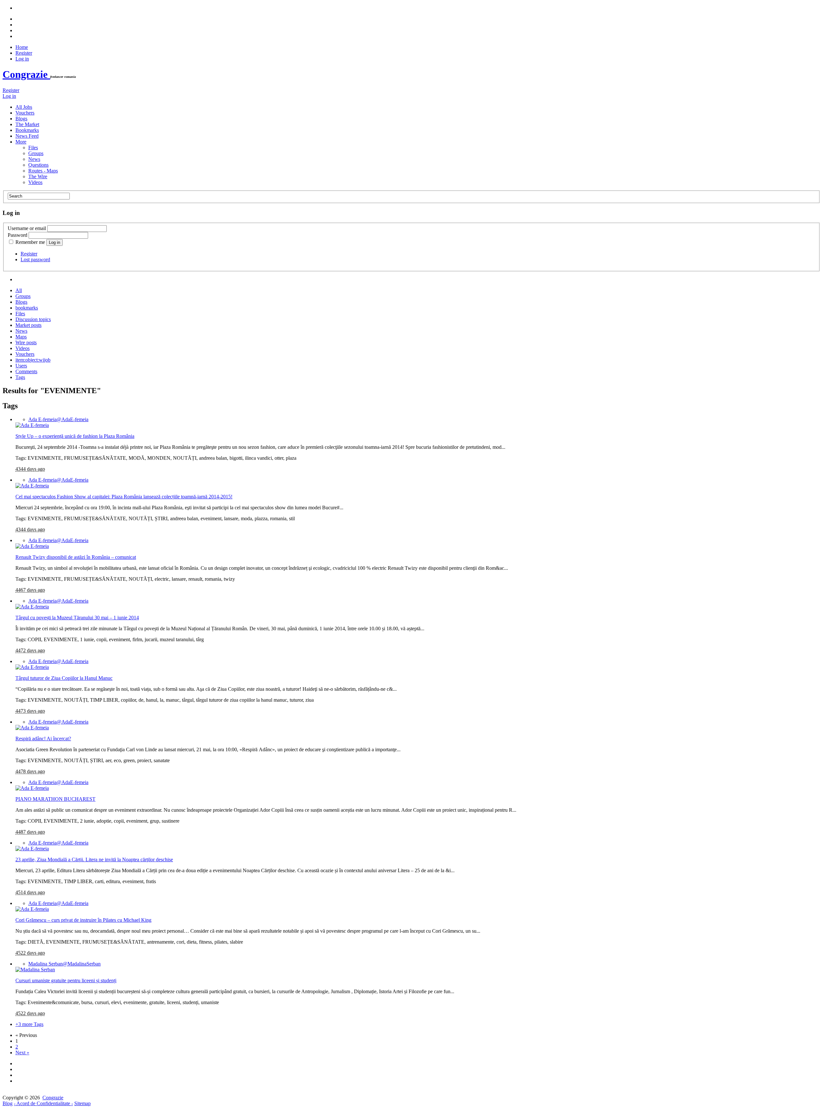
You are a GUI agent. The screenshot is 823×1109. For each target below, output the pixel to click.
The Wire (37, 176)
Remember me (30, 242)
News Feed (27, 136)
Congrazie (26, 74)
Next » (22, 1052)
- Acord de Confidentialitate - (43, 1103)
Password (17, 235)
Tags (20, 377)
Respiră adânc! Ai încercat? (43, 738)
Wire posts (26, 342)
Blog (8, 1103)
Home (21, 47)
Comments (26, 371)
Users (21, 365)
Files (33, 147)
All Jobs (23, 107)
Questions (38, 165)
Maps (21, 336)
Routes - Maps (43, 170)
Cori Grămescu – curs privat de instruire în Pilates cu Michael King (83, 920)
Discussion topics (33, 319)
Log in (22, 58)
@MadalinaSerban (64, 963)
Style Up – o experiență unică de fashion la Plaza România (74, 436)
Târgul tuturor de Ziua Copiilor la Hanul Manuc (64, 678)
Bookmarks (27, 130)
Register (23, 53)
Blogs (21, 118)
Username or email (27, 228)
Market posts (28, 325)
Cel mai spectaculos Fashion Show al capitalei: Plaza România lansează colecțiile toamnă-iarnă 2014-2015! (123, 496)
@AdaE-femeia (58, 419)
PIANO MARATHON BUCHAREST (55, 799)
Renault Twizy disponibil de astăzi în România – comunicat (75, 557)
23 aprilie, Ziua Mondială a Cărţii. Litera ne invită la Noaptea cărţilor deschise (94, 859)
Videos (35, 182)
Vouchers (24, 113)
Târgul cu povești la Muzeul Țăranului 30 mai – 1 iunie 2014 (77, 617)
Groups (35, 153)
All (18, 290)
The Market (27, 124)
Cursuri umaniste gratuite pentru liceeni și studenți (65, 980)
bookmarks (26, 307)
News (34, 159)
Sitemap (82, 1103)
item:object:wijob (32, 360)
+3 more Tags (29, 1024)
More (20, 141)
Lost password (35, 259)
